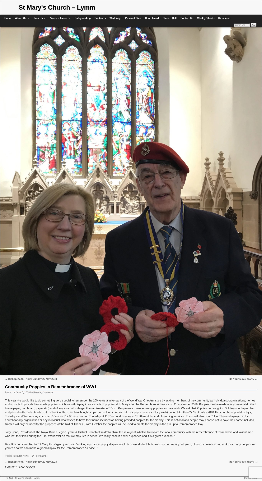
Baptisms (100, 18)
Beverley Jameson (43, 392)
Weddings (115, 18)
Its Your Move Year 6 (243, 379)
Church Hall (170, 18)
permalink (41, 456)
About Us (19, 19)
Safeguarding (83, 18)
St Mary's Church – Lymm (57, 7)
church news (22, 456)
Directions (224, 18)
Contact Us (186, 18)
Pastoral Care (133, 18)
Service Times (57, 19)
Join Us (37, 19)
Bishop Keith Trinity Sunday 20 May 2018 (31, 379)
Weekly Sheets (205, 18)
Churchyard (152, 18)
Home (7, 18)
